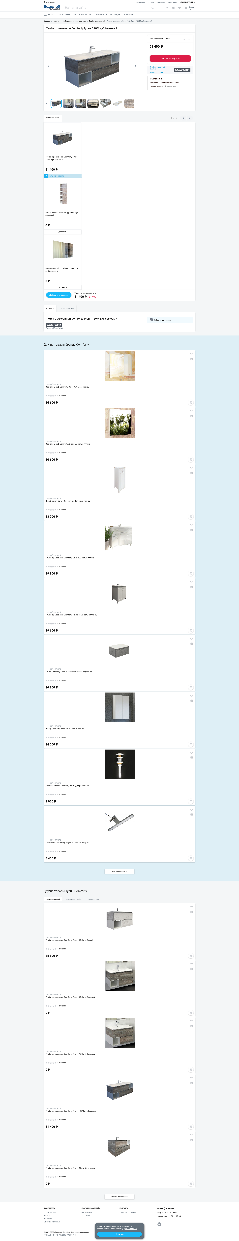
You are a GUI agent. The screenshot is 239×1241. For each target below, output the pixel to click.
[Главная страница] (52, 7)
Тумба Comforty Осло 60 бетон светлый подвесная (69, 671)
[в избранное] (184, 39)
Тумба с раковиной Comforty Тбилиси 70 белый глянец (71, 615)
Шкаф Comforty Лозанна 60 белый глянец (65, 728)
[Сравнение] (173, 8)
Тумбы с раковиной (53, 899)
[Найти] (153, 7)
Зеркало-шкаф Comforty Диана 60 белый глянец (68, 444)
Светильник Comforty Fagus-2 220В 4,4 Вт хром (67, 842)
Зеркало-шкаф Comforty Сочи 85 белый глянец (67, 387)
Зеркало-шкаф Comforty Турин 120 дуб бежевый (61, 269)
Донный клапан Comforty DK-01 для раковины (67, 786)
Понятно (119, 1234)
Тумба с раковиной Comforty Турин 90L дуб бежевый (70, 1168)
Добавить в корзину (170, 58)
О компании (140, 2)
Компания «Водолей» (91, 1208)
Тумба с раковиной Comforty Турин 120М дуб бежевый (61, 158)
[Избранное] (179, 8)
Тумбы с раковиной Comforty (157, 68)
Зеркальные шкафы (73, 899)
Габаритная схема (162, 320)
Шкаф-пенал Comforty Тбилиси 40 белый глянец (68, 501)
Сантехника (65, 15)
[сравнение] (189, 39)
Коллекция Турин (156, 72)
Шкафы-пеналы (93, 899)
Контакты (124, 1208)
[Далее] (135, 66)
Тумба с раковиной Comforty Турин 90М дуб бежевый (70, 997)
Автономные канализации (108, 15)
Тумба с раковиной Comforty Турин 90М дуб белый (69, 940)
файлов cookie (130, 1228)
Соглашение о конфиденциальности (60, 1235)
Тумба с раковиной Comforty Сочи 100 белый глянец (70, 558)
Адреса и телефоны (128, 1212)
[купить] (191, 402)
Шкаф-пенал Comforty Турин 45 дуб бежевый (61, 213)
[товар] (119, 365)
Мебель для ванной (82, 15)
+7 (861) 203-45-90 (187, 2)
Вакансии (86, 1216)
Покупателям (49, 1208)
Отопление (129, 15)
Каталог (51, 15)
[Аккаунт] (167, 8)
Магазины (172, 2)
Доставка (161, 2)
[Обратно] (48, 66)
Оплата (151, 2)
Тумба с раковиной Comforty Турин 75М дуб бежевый (70, 1054)
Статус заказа (50, 1212)
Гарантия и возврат (52, 1222)
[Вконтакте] (159, 1224)
